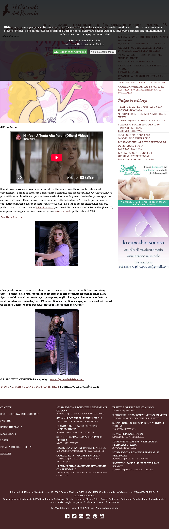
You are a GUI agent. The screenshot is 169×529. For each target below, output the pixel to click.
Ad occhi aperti (44, 207)
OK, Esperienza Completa (70, 51)
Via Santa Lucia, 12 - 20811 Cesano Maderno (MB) (59, 492)
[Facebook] (67, 516)
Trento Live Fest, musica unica (140, 106)
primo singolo (62, 211)
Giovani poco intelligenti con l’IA (79, 420)
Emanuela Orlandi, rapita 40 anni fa (81, 449)
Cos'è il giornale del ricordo (19, 414)
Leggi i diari (8, 433)
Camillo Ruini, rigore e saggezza (141, 89)
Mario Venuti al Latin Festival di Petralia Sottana (142, 144)
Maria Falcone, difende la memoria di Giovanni (81, 410)
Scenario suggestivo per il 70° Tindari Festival (139, 126)
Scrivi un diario (11, 427)
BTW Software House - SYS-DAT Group (74, 507)
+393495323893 (93, 492)
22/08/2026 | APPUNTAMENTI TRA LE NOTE (141, 120)
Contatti (6, 407)
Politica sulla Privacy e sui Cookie (84, 44)
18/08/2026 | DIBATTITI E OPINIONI (136, 159)
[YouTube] (102, 516)
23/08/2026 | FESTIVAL (130, 109)
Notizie (5, 420)
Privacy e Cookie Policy (16, 447)
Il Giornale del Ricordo (22, 492)
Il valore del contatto (134, 135)
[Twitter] (74, 516)
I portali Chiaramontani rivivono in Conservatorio (82, 471)
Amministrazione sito (107, 507)
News (5, 386)
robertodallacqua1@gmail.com (117, 492)
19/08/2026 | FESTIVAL (130, 148)
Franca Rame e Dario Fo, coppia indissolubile (77, 429)
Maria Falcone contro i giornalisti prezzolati (135, 154)
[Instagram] (88, 516)
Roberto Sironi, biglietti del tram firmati (135, 466)
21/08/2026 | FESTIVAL (130, 130)
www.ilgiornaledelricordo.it (67, 379)
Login (4, 440)
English (5, 453)
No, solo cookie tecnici (103, 51)
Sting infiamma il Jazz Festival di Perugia (79, 440)
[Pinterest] (95, 516)
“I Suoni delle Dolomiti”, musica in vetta (139, 417)
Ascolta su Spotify (11, 217)
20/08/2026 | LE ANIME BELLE (134, 138)
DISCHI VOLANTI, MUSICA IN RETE (36, 386)
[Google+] (81, 516)
